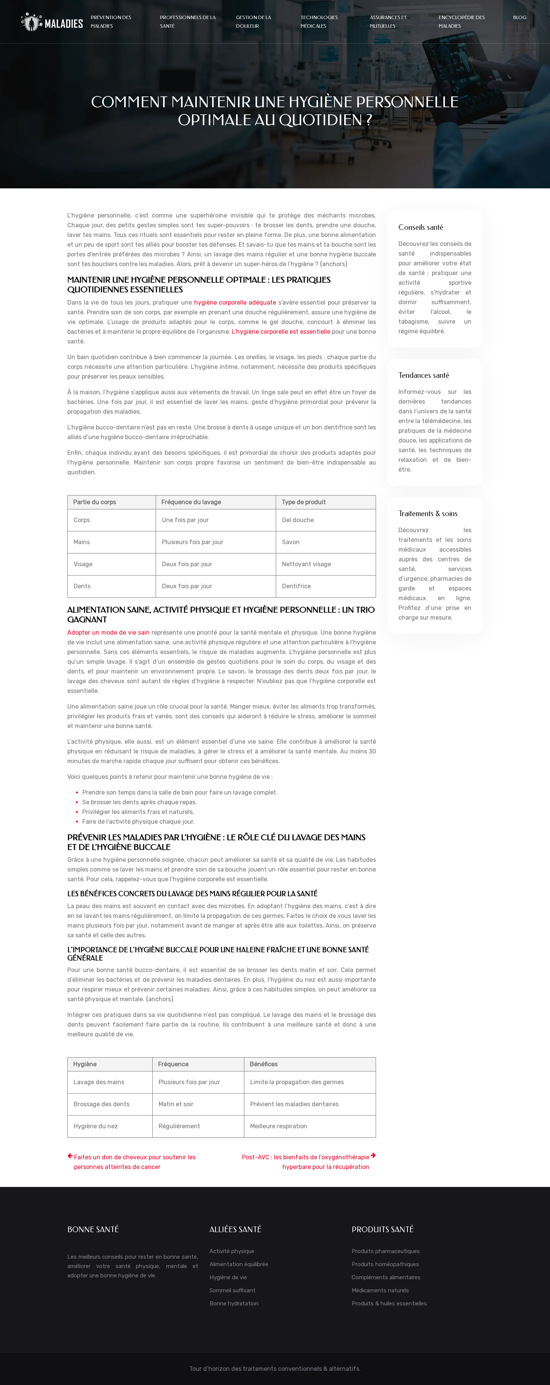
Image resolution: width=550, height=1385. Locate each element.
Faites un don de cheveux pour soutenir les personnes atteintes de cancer (135, 1162)
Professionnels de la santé (188, 22)
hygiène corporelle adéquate (235, 302)
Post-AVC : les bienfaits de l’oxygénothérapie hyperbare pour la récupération (305, 1162)
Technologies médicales (319, 22)
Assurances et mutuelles (388, 22)
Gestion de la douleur (253, 22)
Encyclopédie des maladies (462, 22)
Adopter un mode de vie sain (108, 632)
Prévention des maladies (111, 22)
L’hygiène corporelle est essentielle (281, 331)
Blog (519, 17)
